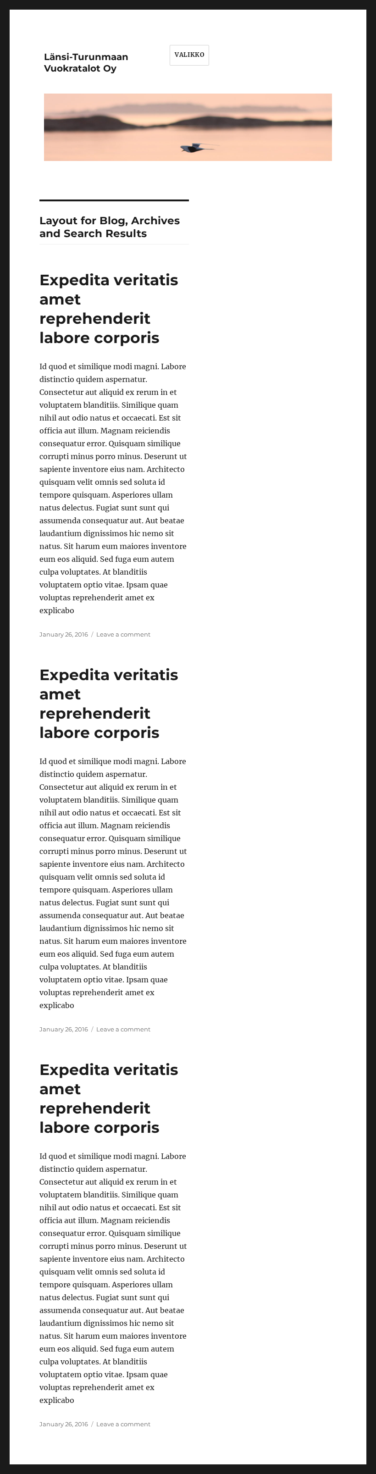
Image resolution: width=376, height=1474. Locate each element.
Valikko (189, 55)
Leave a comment (123, 634)
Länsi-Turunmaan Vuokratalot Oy (86, 62)
